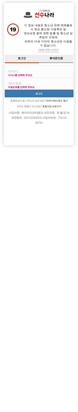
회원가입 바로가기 (51, 106)
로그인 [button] (22, 58)
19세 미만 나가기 (48, 49)
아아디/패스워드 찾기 (56, 100)
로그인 (39, 93)
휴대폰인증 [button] (56, 58)
